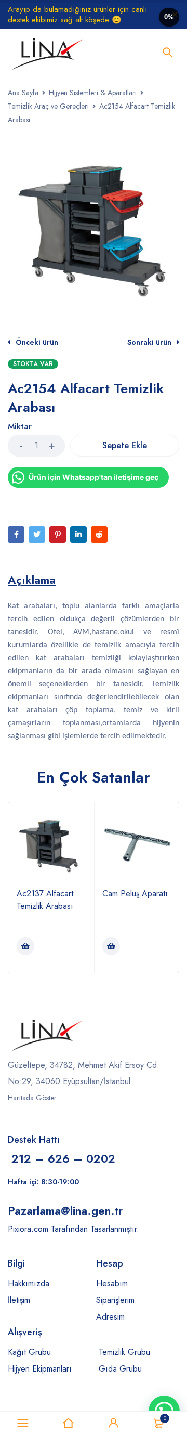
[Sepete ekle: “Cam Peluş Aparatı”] (111, 946)
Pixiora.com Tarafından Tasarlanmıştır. (73, 1229)
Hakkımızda (28, 1283)
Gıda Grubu (120, 1369)
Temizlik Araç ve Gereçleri (48, 106)
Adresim (110, 1317)
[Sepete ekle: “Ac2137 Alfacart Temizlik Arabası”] (25, 946)
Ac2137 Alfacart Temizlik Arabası (45, 900)
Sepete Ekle (124, 445)
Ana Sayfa (23, 92)
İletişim (19, 1300)
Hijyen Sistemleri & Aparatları (93, 92)
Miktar (20, 427)
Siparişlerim (115, 1300)
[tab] (32, 579)
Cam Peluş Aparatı (135, 893)
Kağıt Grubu (29, 1352)
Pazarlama (65, 1210)
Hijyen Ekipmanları (40, 1369)
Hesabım (112, 1283)
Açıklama (32, 579)
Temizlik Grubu (124, 1352)
